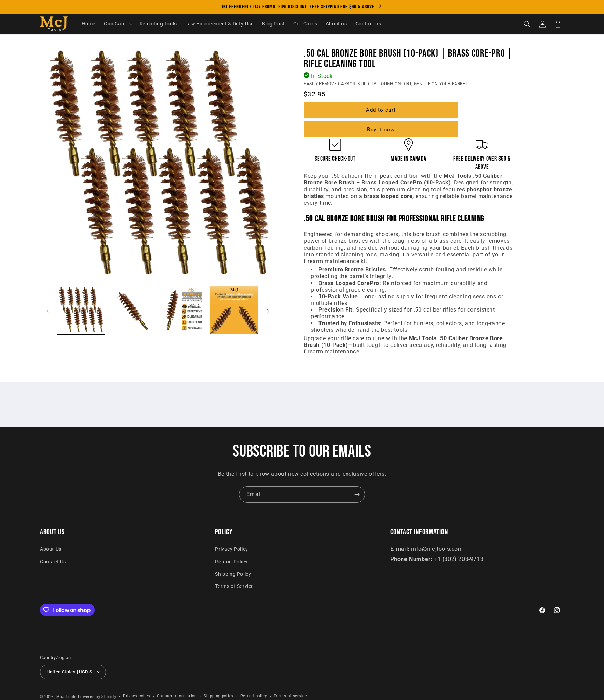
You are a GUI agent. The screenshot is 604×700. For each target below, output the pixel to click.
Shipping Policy (233, 573)
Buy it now (381, 129)
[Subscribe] (357, 494)
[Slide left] (47, 311)
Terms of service (290, 696)
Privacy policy (136, 696)
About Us (51, 549)
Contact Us (53, 561)
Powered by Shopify (97, 696)
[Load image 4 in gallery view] (234, 310)
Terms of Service (234, 586)
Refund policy (253, 696)
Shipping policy (218, 696)
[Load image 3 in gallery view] (183, 310)
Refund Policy (231, 561)
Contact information (176, 696)
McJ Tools (66, 696)
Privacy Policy (231, 549)
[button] (117, 24)
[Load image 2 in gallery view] (132, 310)
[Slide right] (268, 311)
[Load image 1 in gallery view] (81, 310)
